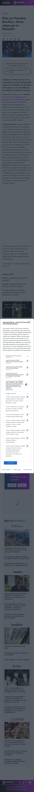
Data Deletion (6, 469)
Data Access (17, 469)
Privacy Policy (28, 469)
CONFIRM (10, 462)
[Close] (30, 322)
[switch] (26, 361)
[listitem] (17, 356)
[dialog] (17, 396)
